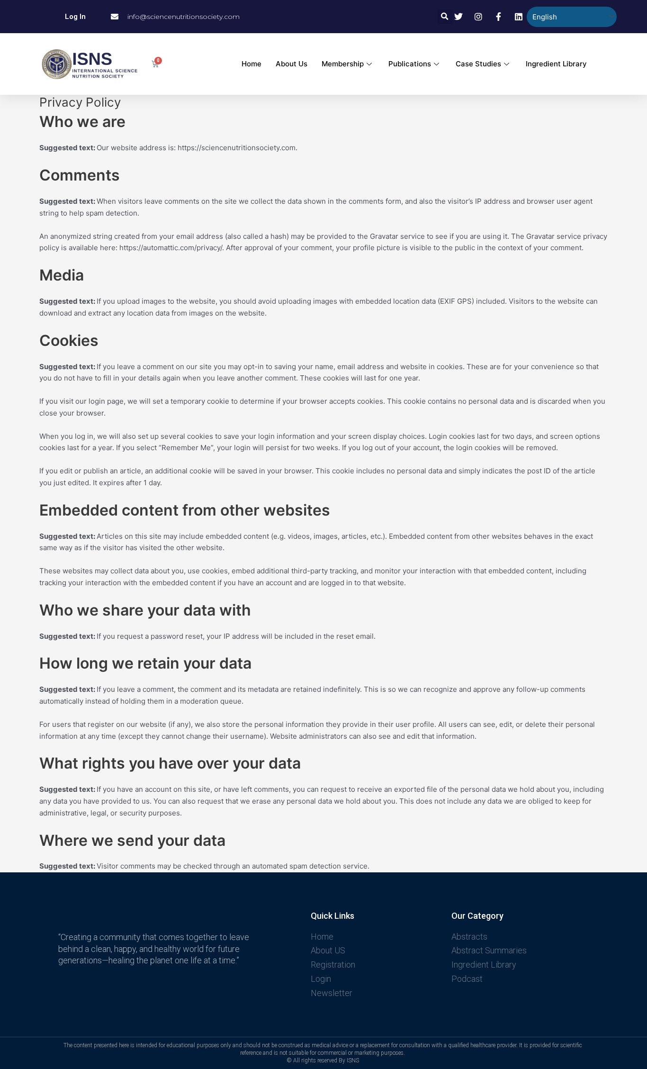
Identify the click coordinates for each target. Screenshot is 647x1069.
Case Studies (478, 63)
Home (251, 63)
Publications (409, 63)
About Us (291, 63)
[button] (445, 16)
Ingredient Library (556, 63)
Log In (75, 16)
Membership (343, 63)
